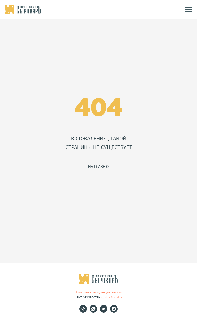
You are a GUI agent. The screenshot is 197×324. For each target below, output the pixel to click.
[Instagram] (114, 311)
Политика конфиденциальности (98, 292)
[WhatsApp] (93, 311)
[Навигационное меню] (188, 9)
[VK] (103, 311)
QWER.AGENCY (111, 297)
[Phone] (83, 311)
